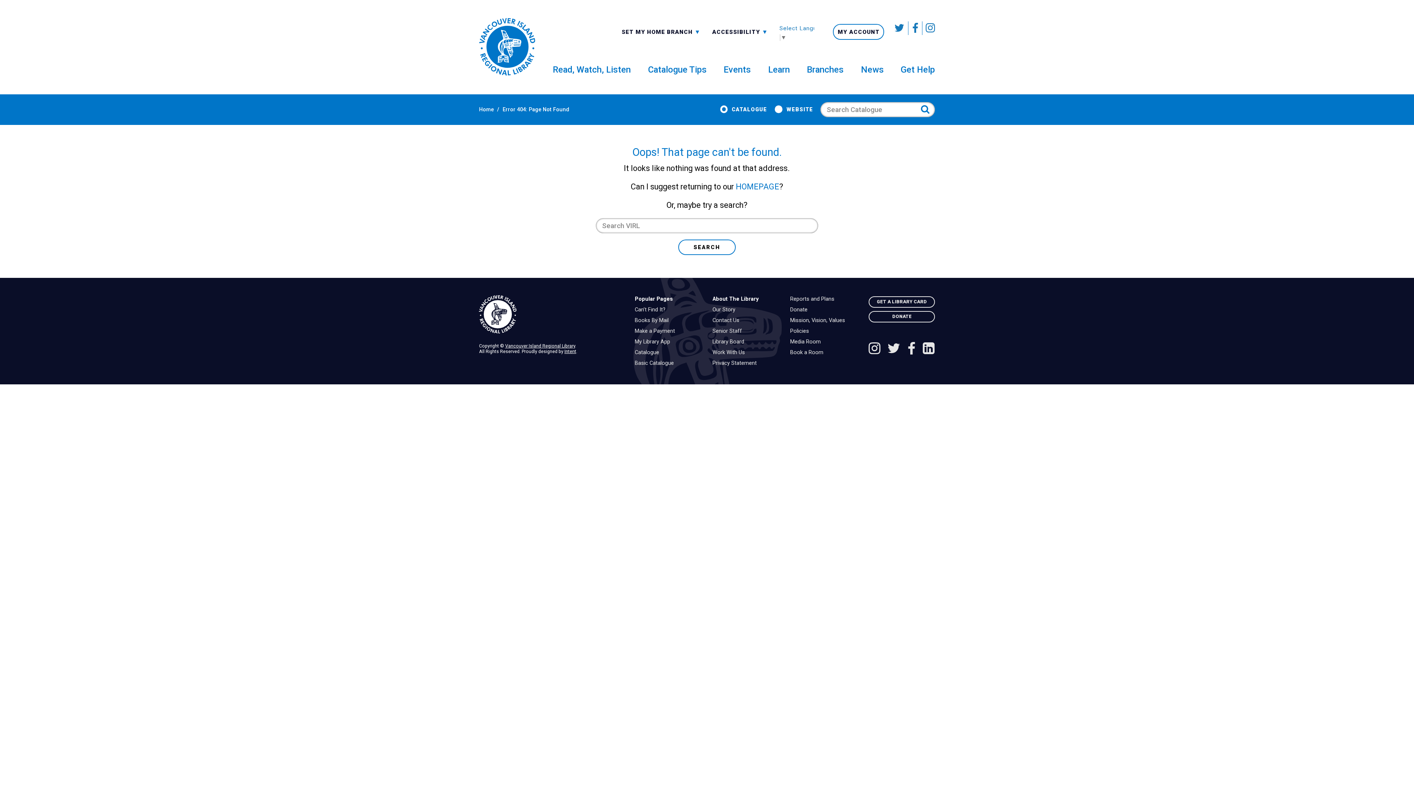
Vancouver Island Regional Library (540, 346)
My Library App (654, 342)
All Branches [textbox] (645, 31)
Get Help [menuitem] (918, 69)
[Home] (551, 314)
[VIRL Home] (507, 47)
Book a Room (808, 353)
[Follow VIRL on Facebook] (915, 28)
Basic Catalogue (656, 363)
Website (800, 110)
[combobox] (661, 31)
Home (486, 110)
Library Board (730, 342)
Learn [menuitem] (779, 69)
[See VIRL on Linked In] (929, 349)
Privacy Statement (736, 363)
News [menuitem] (872, 69)
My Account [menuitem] (859, 32)
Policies (801, 331)
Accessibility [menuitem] (740, 31)
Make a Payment (657, 331)
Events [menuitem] (737, 69)
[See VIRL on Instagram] (928, 28)
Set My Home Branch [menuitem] (658, 31)
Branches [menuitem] (825, 69)
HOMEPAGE (757, 186)
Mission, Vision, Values (819, 321)
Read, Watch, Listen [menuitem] (592, 69)
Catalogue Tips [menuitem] (677, 69)
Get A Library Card (902, 301)
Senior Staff (729, 331)
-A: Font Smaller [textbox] (740, 31)
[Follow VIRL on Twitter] (900, 28)
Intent (570, 351)
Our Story (725, 310)
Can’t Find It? (652, 310)
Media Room (807, 342)
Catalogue (749, 110)
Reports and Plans (814, 299)
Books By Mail (654, 321)
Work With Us (730, 353)
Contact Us (727, 321)
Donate (801, 310)
